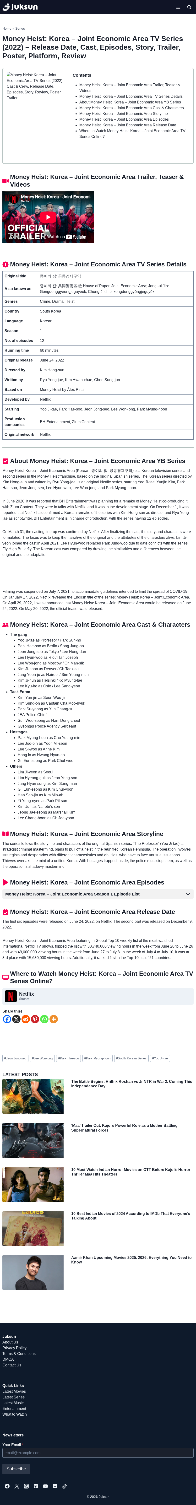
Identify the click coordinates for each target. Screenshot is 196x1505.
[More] (53, 1019)
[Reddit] (26, 1019)
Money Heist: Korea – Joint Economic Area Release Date (127, 125)
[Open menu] (178, 7)
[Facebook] (7, 1019)
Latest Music (13, 1403)
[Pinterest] (35, 1019)
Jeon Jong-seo (15, 1058)
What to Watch (14, 1414)
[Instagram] (26, 1486)
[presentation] (33, 1096)
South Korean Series (131, 1058)
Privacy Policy (14, 1348)
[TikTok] (64, 1486)
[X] (16, 1019)
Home (6, 28)
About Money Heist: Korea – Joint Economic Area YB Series (130, 102)
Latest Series (13, 1397)
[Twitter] (17, 1486)
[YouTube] (45, 1486)
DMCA (8, 1359)
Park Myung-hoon (97, 1058)
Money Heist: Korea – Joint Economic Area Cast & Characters (131, 108)
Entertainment (14, 1409)
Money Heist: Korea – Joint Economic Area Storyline (123, 114)
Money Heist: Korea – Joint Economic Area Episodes (124, 119)
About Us (10, 1342)
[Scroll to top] (184, 1496)
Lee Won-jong (42, 1058)
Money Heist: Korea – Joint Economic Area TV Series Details (131, 96)
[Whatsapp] (44, 1019)
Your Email (12, 1445)
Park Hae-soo (68, 1058)
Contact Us (11, 1365)
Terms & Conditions (19, 1354)
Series (20, 28)
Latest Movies (14, 1391)
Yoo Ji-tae (160, 1058)
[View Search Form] (189, 7)
